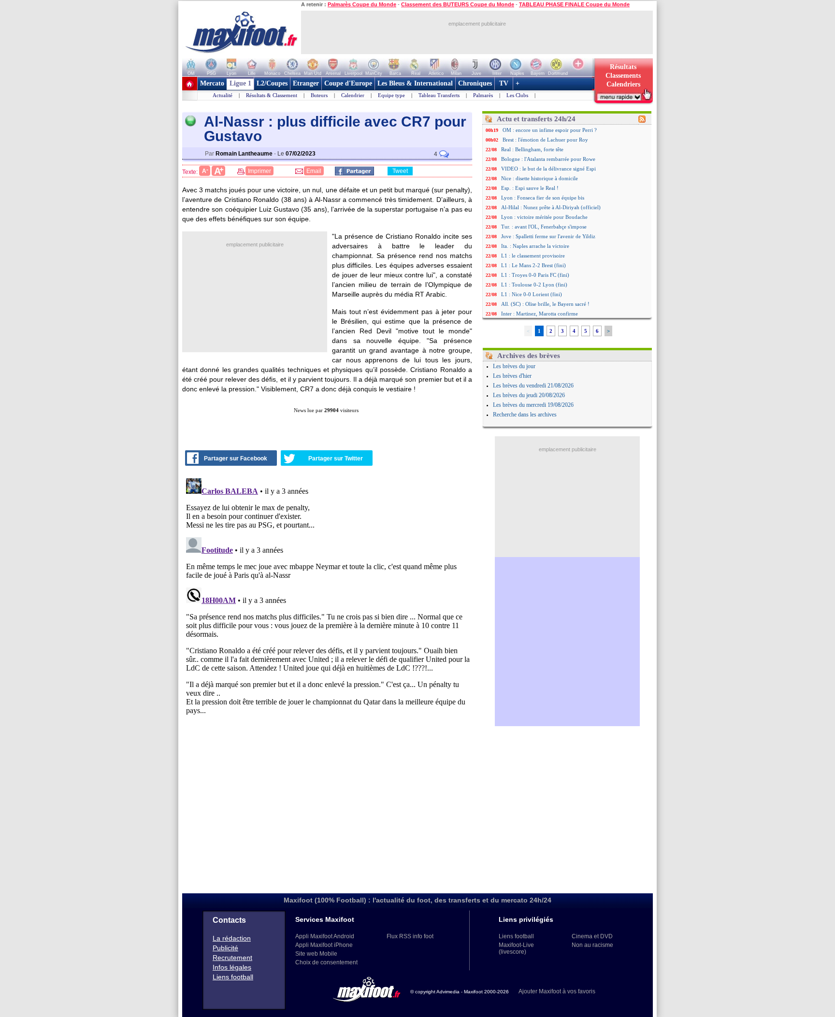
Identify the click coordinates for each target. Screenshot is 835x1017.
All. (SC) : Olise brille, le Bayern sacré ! (545, 304)
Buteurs (319, 95)
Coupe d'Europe (348, 83)
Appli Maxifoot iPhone (324, 945)
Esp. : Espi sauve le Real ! (530, 188)
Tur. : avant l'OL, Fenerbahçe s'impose (544, 226)
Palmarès (483, 95)
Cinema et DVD (592, 936)
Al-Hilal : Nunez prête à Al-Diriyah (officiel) (551, 207)
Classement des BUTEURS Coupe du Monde (457, 4)
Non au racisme (592, 945)
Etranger (306, 83)
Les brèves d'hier (512, 375)
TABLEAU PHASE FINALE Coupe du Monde (574, 4)
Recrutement (232, 957)
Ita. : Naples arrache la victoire (535, 246)
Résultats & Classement (271, 95)
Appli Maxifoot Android (324, 936)
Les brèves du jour (514, 366)
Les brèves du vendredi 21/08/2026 (533, 385)
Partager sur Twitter (335, 458)
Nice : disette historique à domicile (539, 178)
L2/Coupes (272, 83)
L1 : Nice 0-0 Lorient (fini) (531, 294)
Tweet (400, 171)
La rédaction (232, 938)
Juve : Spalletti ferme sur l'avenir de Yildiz (548, 236)
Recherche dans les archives (525, 414)
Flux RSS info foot (410, 936)
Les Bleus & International (415, 83)
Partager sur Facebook (235, 458)
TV (503, 83)
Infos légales (232, 967)
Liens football (233, 977)
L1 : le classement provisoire (533, 255)
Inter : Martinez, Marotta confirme (539, 313)
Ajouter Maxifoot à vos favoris (556, 991)
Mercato (212, 83)
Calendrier (352, 95)
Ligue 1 (240, 83)
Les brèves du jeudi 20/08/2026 (529, 395)
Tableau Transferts (439, 95)
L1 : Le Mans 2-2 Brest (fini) (533, 265)
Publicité (225, 948)
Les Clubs (517, 95)
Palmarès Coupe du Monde (362, 4)
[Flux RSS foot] (642, 121)
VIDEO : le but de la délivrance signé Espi (548, 169)
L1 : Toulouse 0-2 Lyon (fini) (534, 284)
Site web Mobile (316, 953)
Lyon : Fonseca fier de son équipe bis (542, 198)
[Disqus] (328, 595)
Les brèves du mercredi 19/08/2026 (533, 404)
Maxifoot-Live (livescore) (516, 948)
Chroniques (475, 83)
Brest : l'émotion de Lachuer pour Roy (545, 140)
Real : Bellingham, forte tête (532, 149)
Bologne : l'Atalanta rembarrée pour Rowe (548, 159)
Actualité (222, 95)
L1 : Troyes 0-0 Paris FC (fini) (535, 275)
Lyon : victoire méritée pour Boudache (544, 217)
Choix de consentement (326, 962)
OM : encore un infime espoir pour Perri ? (550, 130)
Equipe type (391, 95)
